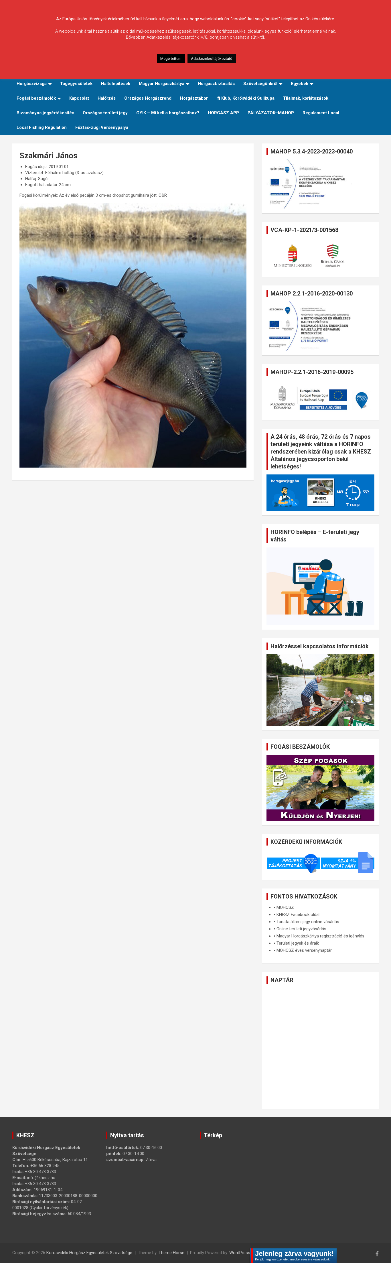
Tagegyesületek (76, 83)
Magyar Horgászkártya (161, 83)
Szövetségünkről (260, 83)
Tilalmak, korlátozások (305, 98)
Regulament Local (321, 112)
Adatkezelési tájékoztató (211, 58)
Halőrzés (107, 98)
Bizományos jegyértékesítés (45, 112)
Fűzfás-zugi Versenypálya (101, 127)
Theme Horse (171, 1252)
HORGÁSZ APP (223, 112)
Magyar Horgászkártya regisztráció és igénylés (320, 936)
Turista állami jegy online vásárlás (308, 921)
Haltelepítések (115, 83)
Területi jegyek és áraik (298, 943)
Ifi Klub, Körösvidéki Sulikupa (245, 98)
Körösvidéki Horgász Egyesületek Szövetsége (89, 1252)
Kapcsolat (79, 98)
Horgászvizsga (32, 83)
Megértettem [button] (170, 58)
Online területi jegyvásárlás (301, 928)
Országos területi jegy (105, 112)
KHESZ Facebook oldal (298, 914)
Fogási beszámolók (36, 98)
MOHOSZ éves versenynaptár (304, 950)
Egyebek (299, 83)
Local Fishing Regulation (42, 127)
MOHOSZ (285, 907)
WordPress (239, 1252)
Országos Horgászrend (147, 98)
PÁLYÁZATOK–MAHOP (271, 112)
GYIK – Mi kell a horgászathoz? (167, 112)
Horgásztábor (194, 98)
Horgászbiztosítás (216, 83)
